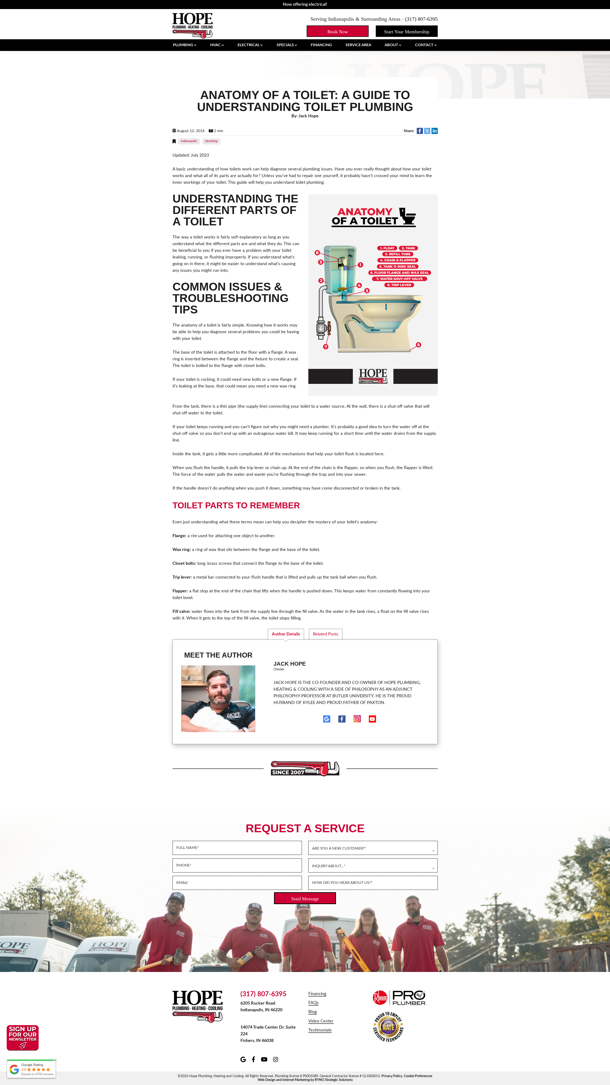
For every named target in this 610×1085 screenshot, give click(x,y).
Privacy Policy (391, 1076)
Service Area (358, 45)
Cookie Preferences (418, 1076)
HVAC (215, 45)
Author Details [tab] (286, 634)
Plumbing (183, 45)
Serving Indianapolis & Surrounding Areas (355, 19)
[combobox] (373, 848)
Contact (424, 45)
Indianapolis (189, 141)
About (391, 45)
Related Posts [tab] (325, 634)
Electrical (248, 45)
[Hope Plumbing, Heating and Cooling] (193, 25)
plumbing (211, 141)
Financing (321, 45)
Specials (285, 45)
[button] (338, 31)
